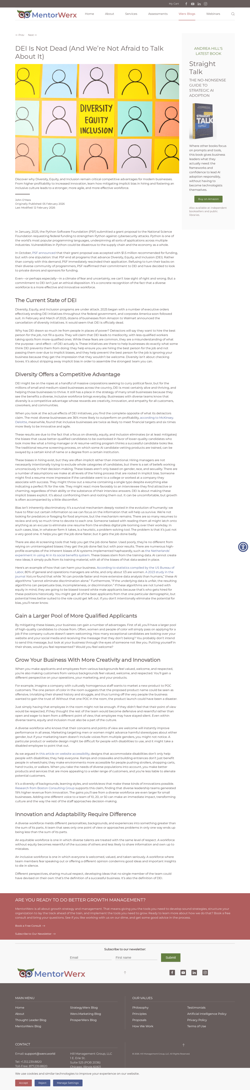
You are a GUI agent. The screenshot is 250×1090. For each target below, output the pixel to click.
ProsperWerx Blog (83, 1020)
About (109, 14)
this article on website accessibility (64, 753)
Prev (21, 35)
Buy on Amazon (208, 199)
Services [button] (131, 14)
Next (31, 35)
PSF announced (43, 253)
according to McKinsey (156, 417)
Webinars (213, 14)
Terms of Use (196, 1026)
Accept (23, 1083)
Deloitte (21, 422)
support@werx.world (40, 1053)
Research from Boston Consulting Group (45, 788)
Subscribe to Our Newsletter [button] (33, 933)
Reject (42, 1083)
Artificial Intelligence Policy (207, 1014)
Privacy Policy (197, 1020)
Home (89, 14)
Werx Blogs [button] (187, 14)
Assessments (158, 14)
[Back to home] (47, 14)
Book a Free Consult (28, 925)
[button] (186, 3)
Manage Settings (68, 1083)
